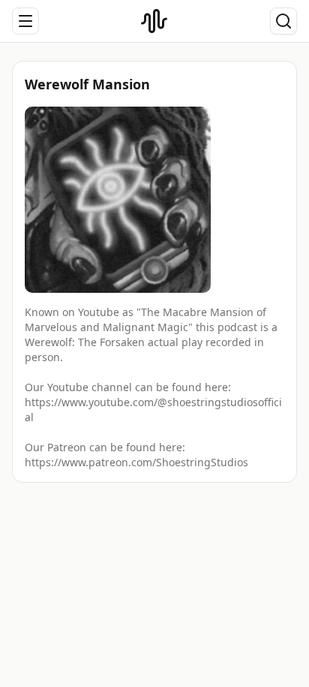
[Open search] (283, 21)
